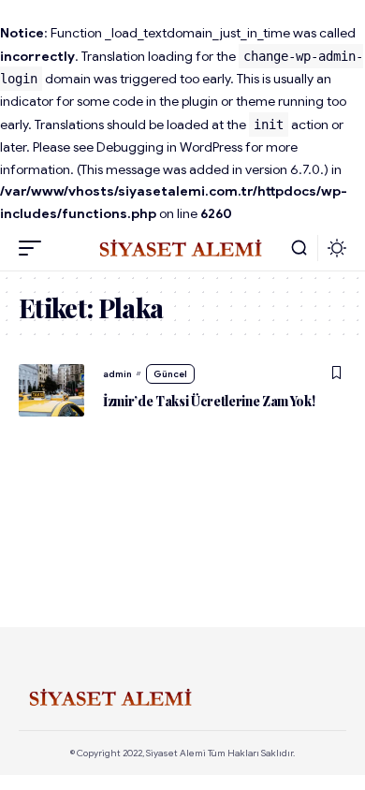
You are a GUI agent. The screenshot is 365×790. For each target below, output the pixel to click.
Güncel (170, 374)
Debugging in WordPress (169, 147)
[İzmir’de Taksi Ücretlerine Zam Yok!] (51, 390)
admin (117, 374)
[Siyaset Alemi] (182, 248)
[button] (35, 248)
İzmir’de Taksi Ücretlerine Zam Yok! (209, 401)
